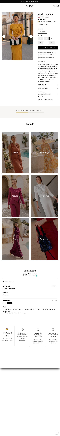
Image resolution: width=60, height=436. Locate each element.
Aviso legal (5, 415)
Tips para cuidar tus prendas (41, 389)
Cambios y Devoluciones (39, 384)
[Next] (31, 36)
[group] (30, 1)
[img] (6, 286)
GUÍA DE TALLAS (43, 88)
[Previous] (3, 36)
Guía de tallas (36, 386)
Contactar (35, 392)
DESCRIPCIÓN (42, 61)
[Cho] (30, 5)
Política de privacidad (8, 421)
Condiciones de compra (9, 418)
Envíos (34, 381)
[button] (54, 6)
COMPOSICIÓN (42, 85)
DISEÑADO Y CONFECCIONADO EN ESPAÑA (44, 94)
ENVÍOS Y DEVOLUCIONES (45, 99)
